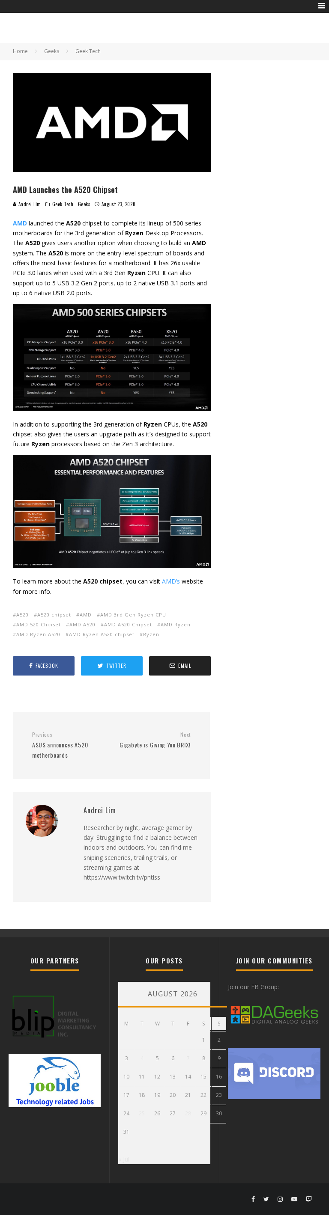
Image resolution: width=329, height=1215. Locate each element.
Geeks (84, 204)
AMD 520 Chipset (38, 624)
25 (142, 1113)
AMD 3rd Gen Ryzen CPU (133, 614)
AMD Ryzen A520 (38, 634)
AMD (86, 614)
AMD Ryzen (176, 624)
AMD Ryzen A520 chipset (102, 634)
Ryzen (151, 634)
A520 (22, 614)
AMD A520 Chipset (128, 624)
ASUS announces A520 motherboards (60, 745)
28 (188, 1113)
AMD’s (171, 581)
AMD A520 (82, 624)
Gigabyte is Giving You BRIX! (155, 740)
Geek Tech (63, 204)
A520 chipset (54, 614)
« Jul (123, 1159)
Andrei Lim (29, 204)
